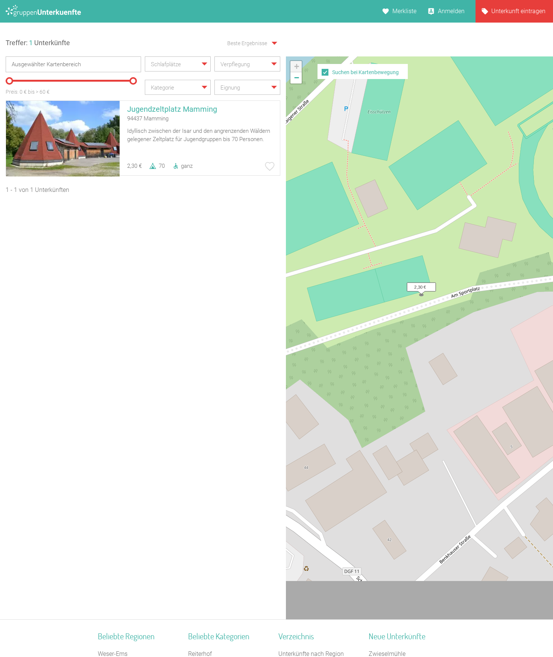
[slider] (9, 81)
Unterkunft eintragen (518, 11)
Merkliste (404, 11)
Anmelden (451, 11)
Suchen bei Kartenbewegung (365, 72)
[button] (419, 285)
